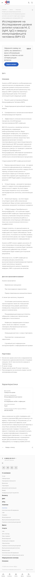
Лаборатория (6, 478)
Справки (4, 515)
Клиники (5, 561)
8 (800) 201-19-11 (10, 458)
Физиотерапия (6, 517)
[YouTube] (12, 467)
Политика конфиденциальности (11, 569)
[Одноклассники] (16, 467)
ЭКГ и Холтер (5, 533)
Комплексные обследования (10, 510)
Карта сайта (29, 569)
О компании (6, 473)
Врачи (4, 525)
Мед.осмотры (6, 543)
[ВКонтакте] (3, 467)
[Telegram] (7, 467)
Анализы (5, 504)
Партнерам (5, 485)
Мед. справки (6, 536)
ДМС (3, 498)
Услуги (4, 528)
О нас (3, 476)
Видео (4, 490)
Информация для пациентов (10, 492)
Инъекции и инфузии (8, 541)
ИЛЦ (3, 502)
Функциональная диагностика (11, 519)
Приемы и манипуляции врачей (11, 522)
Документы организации (9, 488)
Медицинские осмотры (10, 558)
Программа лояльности (9, 481)
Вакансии (5, 483)
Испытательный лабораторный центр (13, 555)
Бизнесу (5, 495)
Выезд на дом (6, 550)
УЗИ (3, 512)
